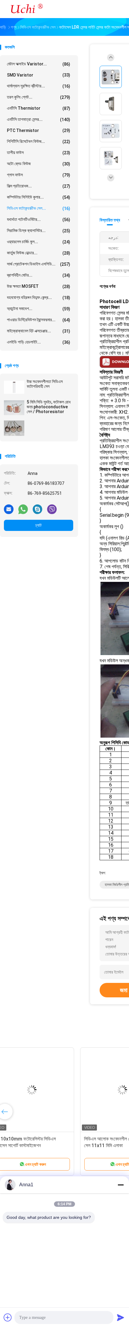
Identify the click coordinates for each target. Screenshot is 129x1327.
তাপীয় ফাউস (38, 152)
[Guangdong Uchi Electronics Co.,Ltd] (26, 9)
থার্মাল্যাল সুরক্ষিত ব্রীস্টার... (38, 86)
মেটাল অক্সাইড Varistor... (38, 64)
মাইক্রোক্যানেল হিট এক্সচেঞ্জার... (38, 331)
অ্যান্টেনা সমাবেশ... (38, 308)
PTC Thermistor (38, 130)
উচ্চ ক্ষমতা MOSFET (38, 286)
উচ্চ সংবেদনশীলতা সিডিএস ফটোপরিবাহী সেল (45, 384)
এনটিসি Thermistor (38, 108)
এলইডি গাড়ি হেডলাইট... (38, 342)
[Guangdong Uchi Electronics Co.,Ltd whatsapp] (23, 509)
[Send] (120, 1317)
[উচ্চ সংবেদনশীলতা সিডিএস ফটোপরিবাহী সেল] (14, 387)
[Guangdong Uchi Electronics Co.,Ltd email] (9, 509)
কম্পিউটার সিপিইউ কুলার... (38, 197)
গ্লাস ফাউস (38, 174)
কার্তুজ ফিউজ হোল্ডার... (38, 253)
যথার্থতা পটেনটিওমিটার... (38, 219)
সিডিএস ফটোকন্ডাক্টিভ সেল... (38, 208)
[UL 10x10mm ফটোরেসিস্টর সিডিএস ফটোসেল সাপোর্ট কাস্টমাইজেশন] (47, 1090)
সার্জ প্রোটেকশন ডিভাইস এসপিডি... (38, 264)
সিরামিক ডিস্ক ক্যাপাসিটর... (38, 230)
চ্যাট (38, 525)
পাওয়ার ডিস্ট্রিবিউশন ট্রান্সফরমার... (38, 319)
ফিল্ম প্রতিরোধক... (38, 186)
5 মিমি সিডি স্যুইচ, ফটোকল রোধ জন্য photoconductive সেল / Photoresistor (48, 407)
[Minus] (120, 1184)
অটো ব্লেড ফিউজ (38, 163)
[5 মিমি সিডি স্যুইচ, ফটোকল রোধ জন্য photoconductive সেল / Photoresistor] (14, 407)
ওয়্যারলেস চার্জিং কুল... (38, 241)
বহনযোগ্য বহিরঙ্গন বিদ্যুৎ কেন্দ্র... (38, 297)
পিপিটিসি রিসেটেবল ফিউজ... (38, 141)
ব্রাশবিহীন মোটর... (38, 275)
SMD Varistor (38, 75)
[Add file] (8, 1317)
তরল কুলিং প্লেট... (38, 97)
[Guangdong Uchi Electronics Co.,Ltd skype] (37, 509)
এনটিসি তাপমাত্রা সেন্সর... (38, 119)
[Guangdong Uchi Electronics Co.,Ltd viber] (52, 509)
